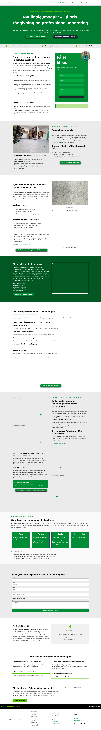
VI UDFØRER (63, 2)
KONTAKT (88, 2)
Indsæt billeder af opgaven (18, 597)
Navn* (13, 577)
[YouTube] (84, 724)
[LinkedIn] (81, 724)
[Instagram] (78, 724)
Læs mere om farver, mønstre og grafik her (23, 244)
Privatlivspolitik (56, 723)
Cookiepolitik (55, 721)
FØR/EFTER (73, 2)
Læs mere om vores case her (59, 443)
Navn (60, 73)
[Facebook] (74, 724)
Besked (60, 87)
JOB (81, 2)
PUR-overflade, (29, 166)
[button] (67, 2)
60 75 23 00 (77, 718)
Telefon (60, 83)
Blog (53, 719)
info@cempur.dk (78, 720)
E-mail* (60, 78)
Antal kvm (14, 592)
